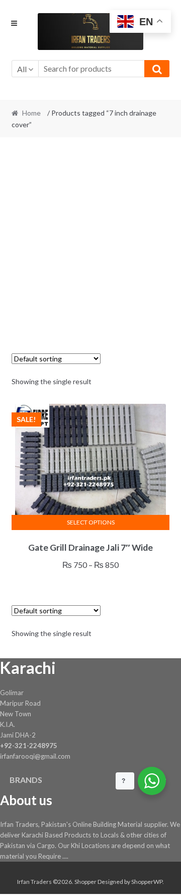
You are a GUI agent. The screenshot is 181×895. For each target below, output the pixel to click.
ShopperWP (146, 881)
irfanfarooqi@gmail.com (35, 756)
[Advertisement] (90, 240)
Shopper (85, 881)
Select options (91, 522)
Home (31, 113)
